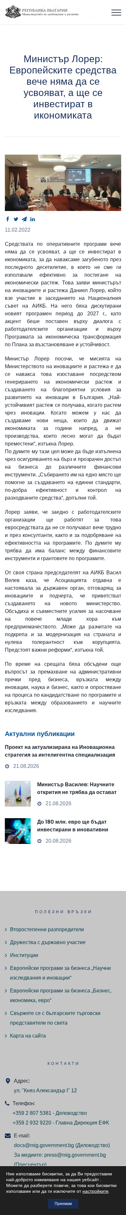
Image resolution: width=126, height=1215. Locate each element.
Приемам (63, 1203)
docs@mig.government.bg (44, 1145)
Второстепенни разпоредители (47, 929)
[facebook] (7, 219)
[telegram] (24, 219)
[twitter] (15, 219)
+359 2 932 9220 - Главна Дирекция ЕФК (61, 1122)
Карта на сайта (28, 1035)
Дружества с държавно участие (48, 942)
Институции (24, 955)
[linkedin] (32, 219)
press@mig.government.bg (75, 1155)
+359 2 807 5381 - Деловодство (50, 1113)
